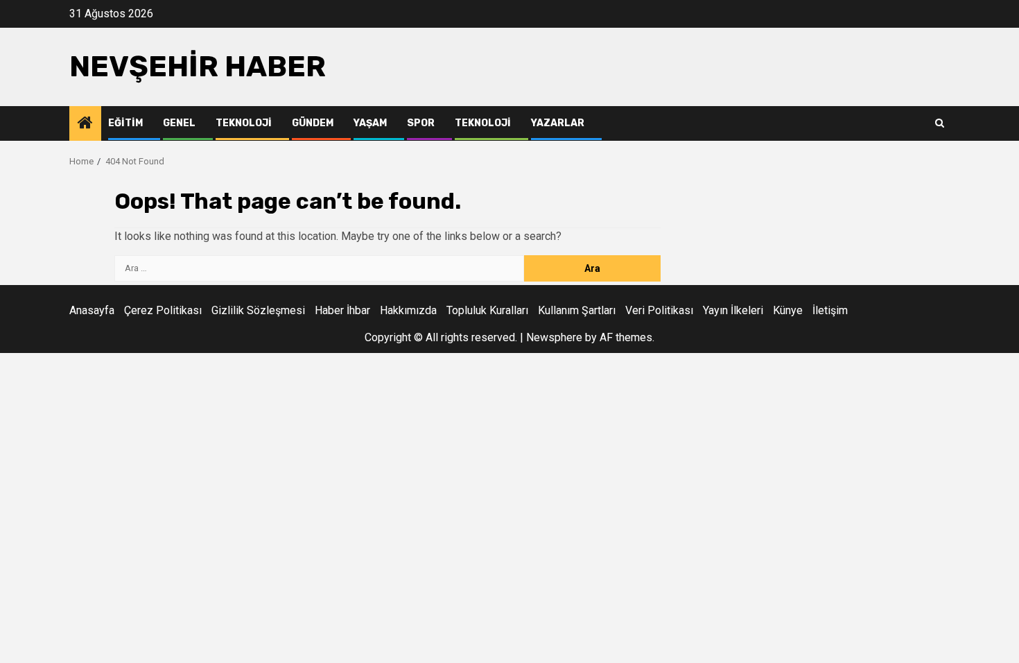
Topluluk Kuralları (487, 310)
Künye (788, 310)
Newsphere (554, 337)
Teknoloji (244, 123)
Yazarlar (557, 123)
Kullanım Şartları (577, 310)
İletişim (830, 310)
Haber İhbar (342, 310)
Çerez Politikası (163, 310)
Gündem (312, 123)
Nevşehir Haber (197, 66)
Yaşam (370, 123)
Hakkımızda (408, 310)
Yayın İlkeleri (733, 310)
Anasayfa (91, 310)
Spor (421, 123)
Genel (179, 123)
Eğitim (125, 123)
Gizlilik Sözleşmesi (258, 310)
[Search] (939, 123)
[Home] (85, 124)
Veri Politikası (659, 310)
